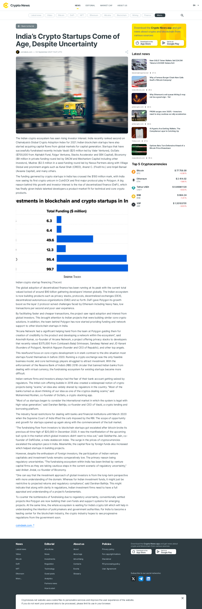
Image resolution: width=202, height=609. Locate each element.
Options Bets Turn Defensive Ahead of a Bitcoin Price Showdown (167, 146)
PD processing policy (111, 564)
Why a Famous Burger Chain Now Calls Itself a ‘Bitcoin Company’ (167, 78)
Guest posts (49, 573)
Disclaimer (106, 559)
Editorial (90, 5)
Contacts (77, 564)
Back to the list (27, 26)
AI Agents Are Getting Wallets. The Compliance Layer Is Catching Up (165, 129)
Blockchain (122, 15)
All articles (49, 549)
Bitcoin (61, 15)
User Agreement (109, 569)
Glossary (77, 573)
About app (77, 554)
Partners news (51, 583)
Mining (135, 15)
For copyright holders (111, 554)
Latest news (36, 15)
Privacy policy (108, 549)
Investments (50, 559)
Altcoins (107, 15)
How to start (50, 588)
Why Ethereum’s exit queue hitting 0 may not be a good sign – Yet (167, 95)
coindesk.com (24, 525)
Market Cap (106, 5)
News (77, 5)
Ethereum (94, 15)
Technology (49, 569)
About (76, 549)
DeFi (72, 15)
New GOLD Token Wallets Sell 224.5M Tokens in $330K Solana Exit (166, 61)
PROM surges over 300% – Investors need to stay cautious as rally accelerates (168, 112)
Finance (147, 15)
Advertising (78, 559)
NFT (82, 15)
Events (76, 569)
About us (122, 5)
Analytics (48, 578)
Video (49, 15)
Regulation (49, 564)
